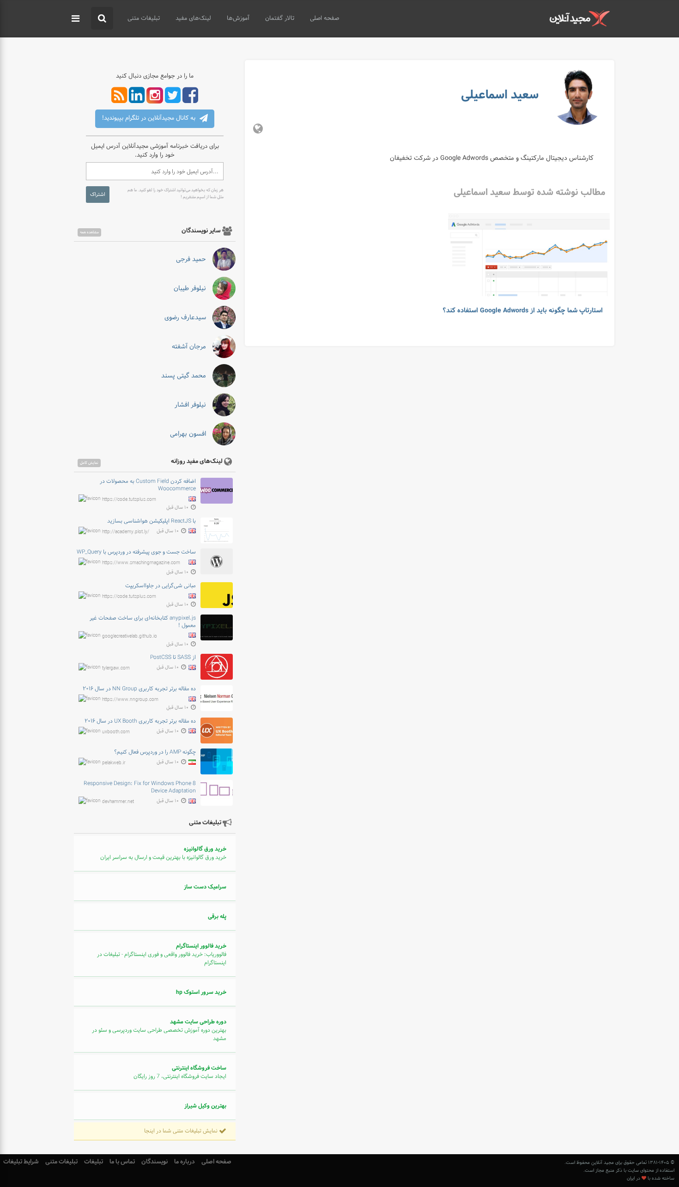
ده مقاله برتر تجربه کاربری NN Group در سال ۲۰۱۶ (139, 689)
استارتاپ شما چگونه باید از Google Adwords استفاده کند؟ (523, 310)
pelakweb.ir (113, 763)
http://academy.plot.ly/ (125, 532)
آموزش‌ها (238, 18)
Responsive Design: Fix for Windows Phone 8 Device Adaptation (140, 787)
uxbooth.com (116, 732)
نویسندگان (154, 1162)
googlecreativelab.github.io (129, 636)
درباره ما (184, 1162)
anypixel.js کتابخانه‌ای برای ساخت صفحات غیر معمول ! (143, 622)
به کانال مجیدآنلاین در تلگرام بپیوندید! (149, 118)
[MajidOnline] (579, 18)
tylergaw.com (116, 668)
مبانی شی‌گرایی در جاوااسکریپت (160, 585)
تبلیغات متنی (143, 18)
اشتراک (97, 194)
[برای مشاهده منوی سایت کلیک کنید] (75, 19)
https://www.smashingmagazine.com (141, 563)
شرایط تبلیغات (21, 1162)
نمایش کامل (89, 463)
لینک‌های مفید (193, 18)
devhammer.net (118, 802)
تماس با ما (122, 1162)
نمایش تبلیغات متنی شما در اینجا (181, 1131)
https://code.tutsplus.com (129, 499)
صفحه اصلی (324, 18)
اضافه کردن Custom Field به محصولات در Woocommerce (148, 485)
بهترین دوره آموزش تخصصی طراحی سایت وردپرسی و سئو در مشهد (159, 1030)
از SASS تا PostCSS (173, 657)
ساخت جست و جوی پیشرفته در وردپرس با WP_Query (136, 552)
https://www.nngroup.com (130, 700)
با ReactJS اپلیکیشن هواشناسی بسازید (151, 521)
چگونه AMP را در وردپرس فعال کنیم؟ (155, 752)
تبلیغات (93, 1162)
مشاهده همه (89, 232)
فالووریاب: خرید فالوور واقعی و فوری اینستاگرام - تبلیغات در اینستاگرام (161, 955)
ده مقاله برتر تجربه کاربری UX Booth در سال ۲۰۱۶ (140, 721)
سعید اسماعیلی (500, 95)
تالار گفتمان (279, 18)
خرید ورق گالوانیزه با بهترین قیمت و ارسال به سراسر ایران (163, 853)
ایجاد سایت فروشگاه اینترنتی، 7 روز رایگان (179, 1072)
